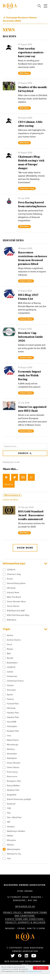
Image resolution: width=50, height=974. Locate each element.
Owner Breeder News (16, 601)
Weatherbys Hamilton (16, 831)
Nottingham (12, 758)
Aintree (10, 635)
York (9, 858)
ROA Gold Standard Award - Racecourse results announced (31, 515)
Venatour (11, 826)
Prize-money (12, 772)
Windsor (10, 845)
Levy (9, 735)
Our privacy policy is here (34, 971)
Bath (9, 653)
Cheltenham (12, 676)
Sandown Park (13, 790)
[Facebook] (20, 956)
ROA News (11, 620)
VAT (8, 822)
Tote (9, 813)
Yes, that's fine (40, 968)
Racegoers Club (14, 781)
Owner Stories (13, 606)
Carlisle (10, 672)
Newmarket (12, 754)
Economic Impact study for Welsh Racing (29, 375)
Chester (10, 685)
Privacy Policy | (13, 912)
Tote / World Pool (14, 817)
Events (10, 579)
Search (23, 453)
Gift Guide (11, 588)
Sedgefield (11, 795)
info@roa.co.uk (25, 906)
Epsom (10, 694)
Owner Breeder (13, 763)
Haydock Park (13, 717)
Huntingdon (12, 726)
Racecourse (12, 776)
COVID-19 (11, 570)
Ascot (9, 644)
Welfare (10, 836)
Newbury (11, 749)
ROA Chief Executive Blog (18, 615)
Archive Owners (14, 640)
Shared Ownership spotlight (19, 799)
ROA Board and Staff (16, 610)
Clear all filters (11, 499)
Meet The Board (14, 597)
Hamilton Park (13, 713)
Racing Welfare (13, 785)
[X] (13, 956)
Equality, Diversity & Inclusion (25, 922)
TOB (9, 808)
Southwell (11, 804)
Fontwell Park (12, 704)
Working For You (14, 854)
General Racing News (16, 583)
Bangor (10, 649)
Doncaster (11, 690)
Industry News (13, 592)
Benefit (10, 658)
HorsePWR (11, 722)
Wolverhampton (13, 849)
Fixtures (10, 699)
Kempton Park (13, 731)
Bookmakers (12, 663)
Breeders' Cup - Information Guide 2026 (30, 337)
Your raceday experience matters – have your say (31, 52)
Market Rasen (13, 740)
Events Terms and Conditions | (25, 919)
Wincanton (11, 840)
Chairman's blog (14, 574)
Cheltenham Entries (15, 681)
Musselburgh (12, 744)
